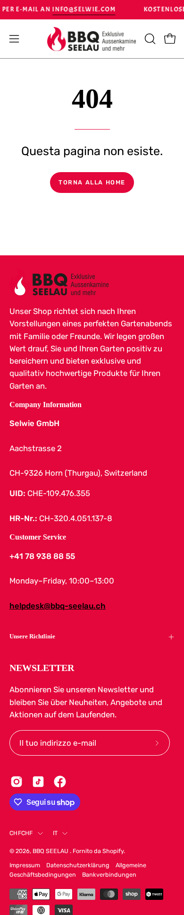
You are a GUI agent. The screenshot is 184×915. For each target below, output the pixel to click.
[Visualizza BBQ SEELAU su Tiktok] (38, 782)
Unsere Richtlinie (32, 636)
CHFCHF (21, 833)
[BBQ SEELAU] (92, 39)
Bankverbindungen (109, 874)
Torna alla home (92, 182)
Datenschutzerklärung (77, 865)
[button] (149, 38)
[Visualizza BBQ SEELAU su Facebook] (60, 782)
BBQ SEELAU (51, 850)
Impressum (24, 865)
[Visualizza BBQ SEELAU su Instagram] (16, 782)
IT (55, 833)
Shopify (113, 850)
